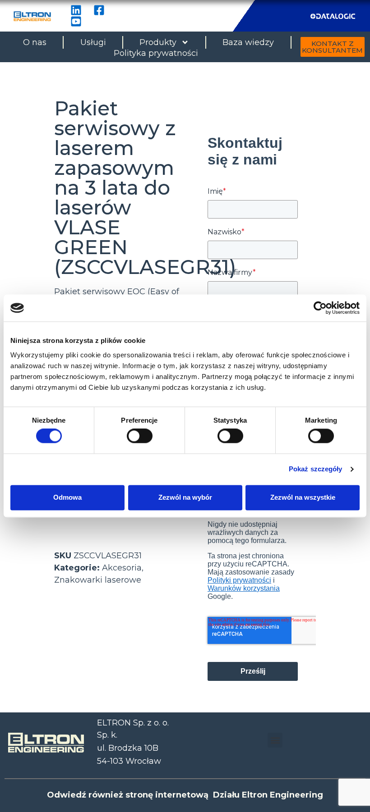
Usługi (93, 42)
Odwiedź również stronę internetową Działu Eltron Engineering (185, 795)
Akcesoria (122, 568)
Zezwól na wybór (185, 497)
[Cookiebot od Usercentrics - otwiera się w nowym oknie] (320, 308)
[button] (275, 740)
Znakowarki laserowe (97, 580)
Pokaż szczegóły (315, 469)
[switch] (140, 436)
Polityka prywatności (156, 53)
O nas (34, 42)
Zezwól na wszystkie (302, 497)
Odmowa (67, 497)
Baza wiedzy (248, 42)
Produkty (157, 42)
